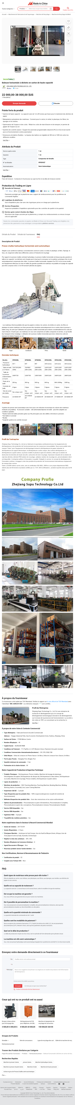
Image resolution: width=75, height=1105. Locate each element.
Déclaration (18, 1082)
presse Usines (27, 1062)
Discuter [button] (57, 103)
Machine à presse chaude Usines (13, 1067)
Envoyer (18, 986)
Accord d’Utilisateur (29, 1082)
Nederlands (29, 1089)
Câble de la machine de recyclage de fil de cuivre (64, 1040)
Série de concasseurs (26, 1040)
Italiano (70, 1087)
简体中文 (20, 1087)
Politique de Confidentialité (44, 1082)
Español (48, 1087)
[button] (3, 3)
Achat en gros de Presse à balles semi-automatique (19, 1071)
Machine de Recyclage (43, 14)
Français (41, 1087)
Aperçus (43, 1083)
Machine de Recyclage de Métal (61, 14)
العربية (22, 1089)
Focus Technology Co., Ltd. (37, 1093)
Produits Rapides (15, 1083)
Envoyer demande (19, 103)
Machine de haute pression (49, 1067)
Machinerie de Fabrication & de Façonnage (21, 14)
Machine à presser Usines (11, 1062)
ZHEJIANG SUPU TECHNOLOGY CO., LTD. (19, 86)
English (14, 1087)
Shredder (4, 1040)
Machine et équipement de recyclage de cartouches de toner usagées (46, 1023)
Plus (3, 1075)
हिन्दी (36, 1089)
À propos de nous (7, 1082)
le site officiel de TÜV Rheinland (57, 701)
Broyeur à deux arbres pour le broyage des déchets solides (8, 1023)
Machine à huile (32, 1067)
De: (12, 959)
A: (12, 964)
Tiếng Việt (56, 1089)
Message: (10, 969)
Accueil (4, 14)
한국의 (16, 1089)
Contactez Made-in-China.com (62, 1082)
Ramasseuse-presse (8, 1044)
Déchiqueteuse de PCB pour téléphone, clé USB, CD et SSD (27, 1023)
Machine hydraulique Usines (43, 1062)
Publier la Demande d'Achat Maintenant (27, 989)
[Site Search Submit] (56, 9)
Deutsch (55, 1087)
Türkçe (49, 1089)
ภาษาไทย (42, 1089)
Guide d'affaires (52, 1083)
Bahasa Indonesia (66, 1089)
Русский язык (8, 1089)
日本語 (34, 1087)
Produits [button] (22, 9)
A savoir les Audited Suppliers (30, 1083)
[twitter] (63, 1083)
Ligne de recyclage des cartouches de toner (46, 1040)
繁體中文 (28, 1087)
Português (63, 1087)
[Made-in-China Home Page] (37, 3)
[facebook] (59, 1083)
